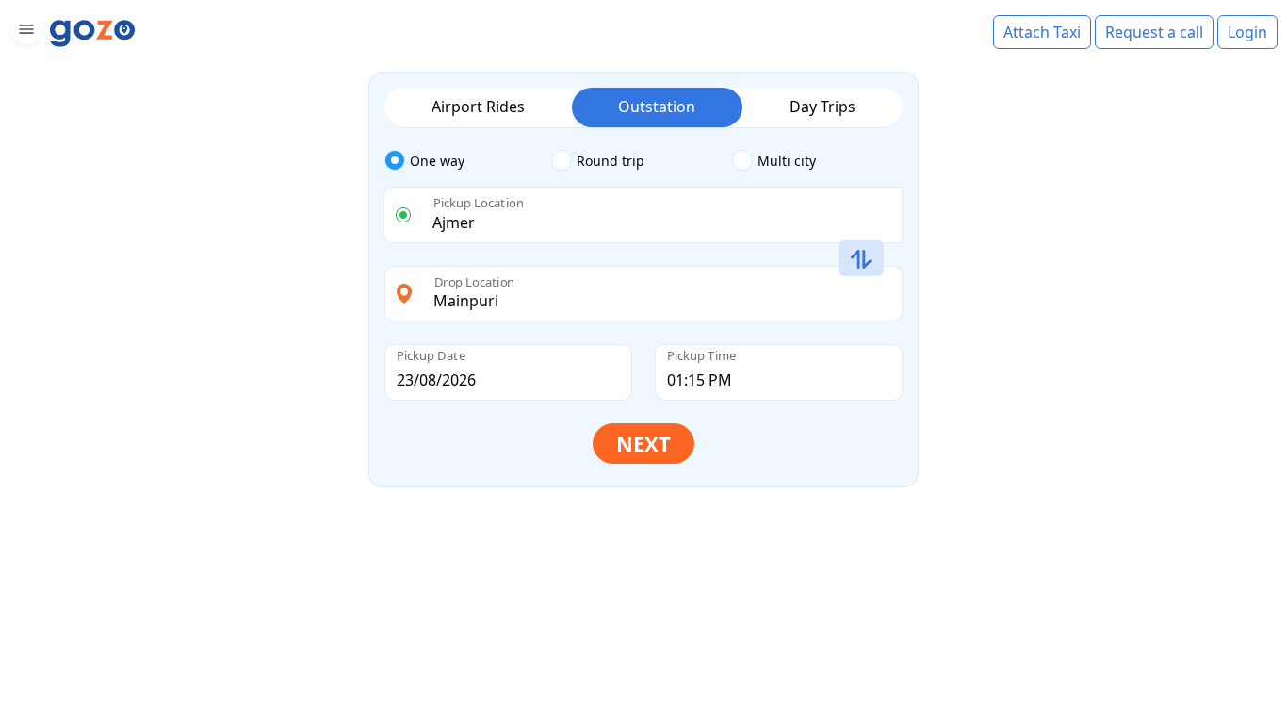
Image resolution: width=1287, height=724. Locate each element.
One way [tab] (437, 161)
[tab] (467, 161)
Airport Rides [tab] (478, 106)
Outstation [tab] (656, 106)
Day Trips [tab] (822, 106)
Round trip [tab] (610, 161)
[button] (24, 32)
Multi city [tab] (787, 161)
